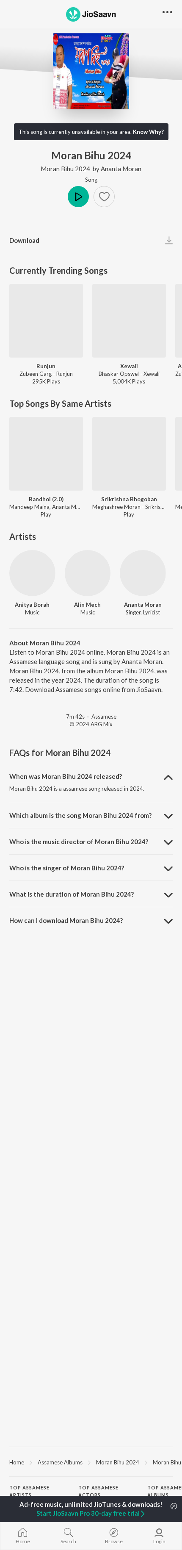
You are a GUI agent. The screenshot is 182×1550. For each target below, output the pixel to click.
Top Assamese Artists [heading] (29, 1491)
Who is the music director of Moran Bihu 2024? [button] (78, 841)
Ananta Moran (121, 168)
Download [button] (24, 240)
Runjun (45, 366)
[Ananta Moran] (143, 573)
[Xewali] (129, 321)
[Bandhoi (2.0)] (46, 454)
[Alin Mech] (88, 573)
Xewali (129, 366)
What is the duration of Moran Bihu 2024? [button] (71, 894)
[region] (91, 1462)
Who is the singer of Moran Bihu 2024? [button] (66, 868)
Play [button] (78, 196)
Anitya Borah (32, 604)
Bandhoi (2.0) (46, 499)
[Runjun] (46, 321)
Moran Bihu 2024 (65, 168)
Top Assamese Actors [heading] (98, 1491)
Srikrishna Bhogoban (129, 499)
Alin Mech (87, 604)
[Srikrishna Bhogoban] (129, 454)
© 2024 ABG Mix (91, 724)
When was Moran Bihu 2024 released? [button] (65, 776)
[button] (104, 196)
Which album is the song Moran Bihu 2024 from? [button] (80, 815)
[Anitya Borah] (32, 573)
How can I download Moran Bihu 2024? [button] (66, 920)
